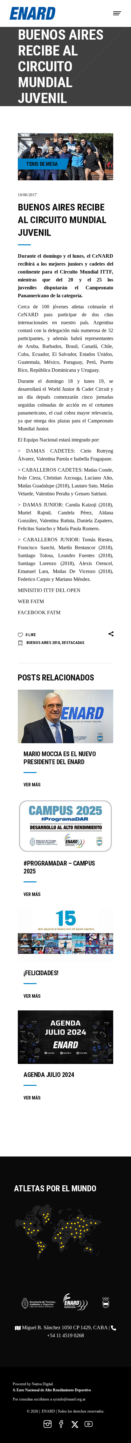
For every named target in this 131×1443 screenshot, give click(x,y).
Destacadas (73, 643)
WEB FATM (31, 601)
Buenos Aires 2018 (43, 643)
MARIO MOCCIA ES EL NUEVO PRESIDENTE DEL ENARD (60, 758)
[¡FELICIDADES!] (65, 935)
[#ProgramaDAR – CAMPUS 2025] (65, 826)
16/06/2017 (27, 195)
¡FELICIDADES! (41, 973)
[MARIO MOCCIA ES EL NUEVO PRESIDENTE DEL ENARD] (65, 716)
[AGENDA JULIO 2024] (65, 1037)
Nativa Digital (42, 1384)
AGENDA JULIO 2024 (49, 1075)
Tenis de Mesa (42, 164)
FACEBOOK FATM (39, 612)
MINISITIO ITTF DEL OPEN (49, 590)
